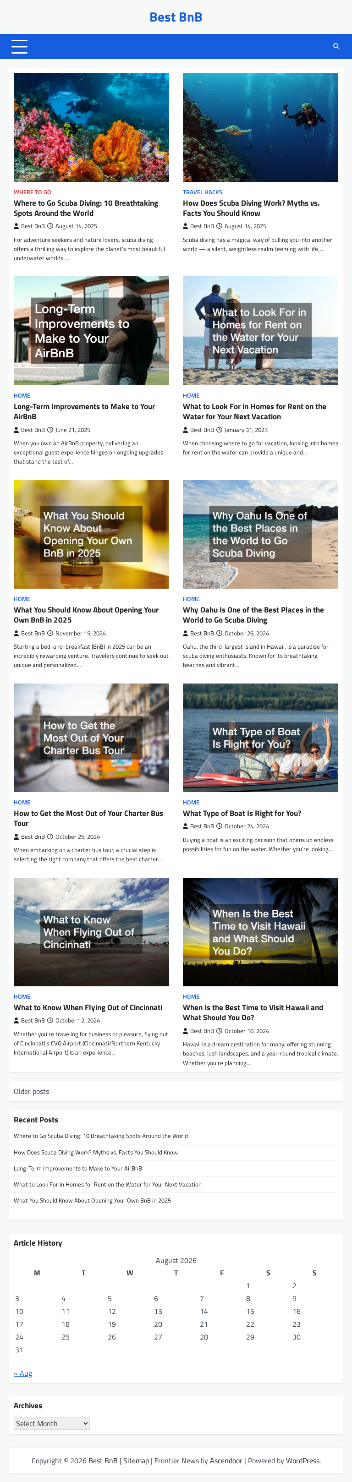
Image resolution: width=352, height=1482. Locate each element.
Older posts (31, 1091)
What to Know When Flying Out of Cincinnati (88, 1007)
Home (22, 395)
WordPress (302, 1460)
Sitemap (136, 1460)
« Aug (23, 1372)
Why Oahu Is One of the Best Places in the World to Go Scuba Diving (253, 615)
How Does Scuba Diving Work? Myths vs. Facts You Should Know (251, 208)
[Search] (336, 47)
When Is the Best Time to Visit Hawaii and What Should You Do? (253, 1012)
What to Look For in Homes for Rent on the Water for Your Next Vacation (254, 411)
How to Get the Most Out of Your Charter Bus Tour (88, 818)
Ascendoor (226, 1460)
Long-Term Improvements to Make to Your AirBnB (84, 411)
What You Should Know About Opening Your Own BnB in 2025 (86, 615)
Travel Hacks (202, 192)
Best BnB (176, 17)
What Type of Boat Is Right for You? (242, 813)
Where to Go (32, 192)
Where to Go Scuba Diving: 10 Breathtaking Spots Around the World (86, 208)
